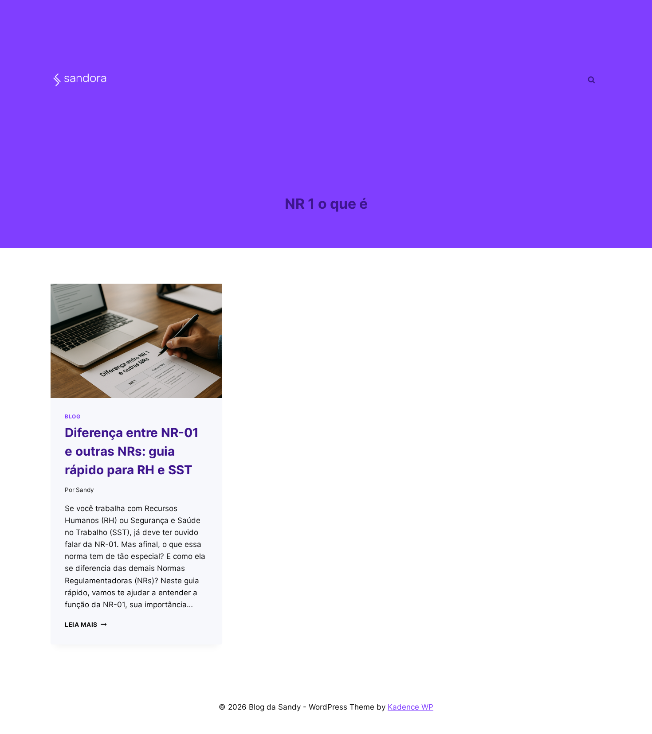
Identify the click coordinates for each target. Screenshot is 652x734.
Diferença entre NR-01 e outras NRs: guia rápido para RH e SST (132, 451)
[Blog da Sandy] (79, 79)
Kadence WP (410, 707)
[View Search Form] (591, 79)
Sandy (85, 489)
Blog (72, 416)
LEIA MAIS (86, 624)
